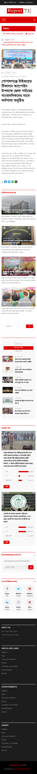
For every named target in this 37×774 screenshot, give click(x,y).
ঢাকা (12, 40)
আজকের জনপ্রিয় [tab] (18, 347)
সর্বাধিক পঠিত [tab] (18, 351)
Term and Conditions (8, 659)
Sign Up (4, 673)
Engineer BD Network (22, 769)
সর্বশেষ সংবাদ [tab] (18, 344)
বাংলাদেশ (7, 40)
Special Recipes (7, 670)
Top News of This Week (10, 666)
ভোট (6, 487)
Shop (3, 656)
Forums (4, 663)
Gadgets (4, 652)
